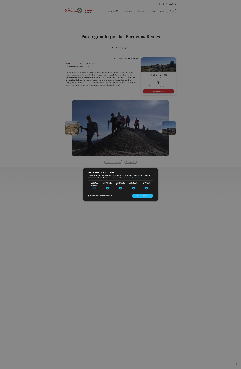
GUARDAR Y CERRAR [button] (142, 196)
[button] (100, 196)
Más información (137, 178)
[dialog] (120, 184)
